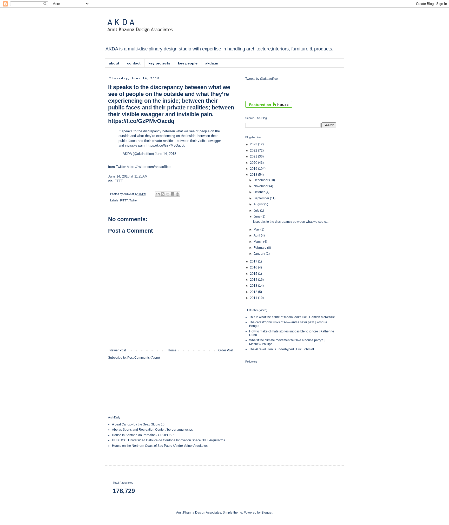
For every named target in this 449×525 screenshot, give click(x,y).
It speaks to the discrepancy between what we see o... (290, 222)
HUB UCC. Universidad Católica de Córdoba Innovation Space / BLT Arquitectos (168, 440)
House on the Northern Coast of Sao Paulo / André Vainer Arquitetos (160, 446)
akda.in (211, 63)
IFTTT (118, 181)
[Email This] (157, 194)
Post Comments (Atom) (143, 357)
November (261, 186)
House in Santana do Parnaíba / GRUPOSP (143, 435)
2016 (254, 267)
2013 (254, 285)
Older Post (225, 350)
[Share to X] (167, 194)
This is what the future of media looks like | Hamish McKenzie (292, 317)
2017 (254, 261)
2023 (254, 144)
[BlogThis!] (162, 194)
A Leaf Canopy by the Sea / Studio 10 (138, 424)
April (257, 235)
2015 (254, 273)
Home (172, 350)
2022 (254, 150)
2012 (254, 292)
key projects (159, 63)
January (260, 253)
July (257, 210)
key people (187, 63)
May (257, 229)
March (258, 242)
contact (134, 63)
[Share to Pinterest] (177, 194)
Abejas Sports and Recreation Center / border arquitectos (152, 429)
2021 (254, 156)
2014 (254, 279)
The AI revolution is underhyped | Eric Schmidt (281, 349)
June (257, 216)
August (259, 204)
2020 (254, 163)
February (260, 248)
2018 (254, 174)
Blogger (266, 512)
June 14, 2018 (165, 154)
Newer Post (117, 350)
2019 (254, 168)
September (262, 198)
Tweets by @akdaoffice (261, 79)
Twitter (133, 200)
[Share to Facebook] (172, 194)
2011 (254, 298)
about (114, 63)
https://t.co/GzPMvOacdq (166, 145)
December (261, 180)
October (260, 192)
